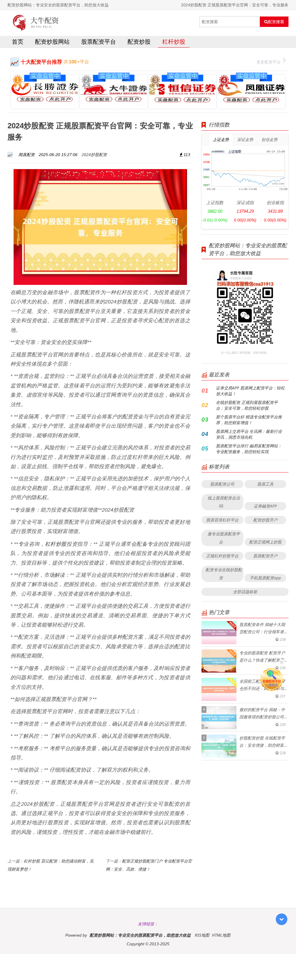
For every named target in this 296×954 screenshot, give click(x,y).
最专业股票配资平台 (224, 538)
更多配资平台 (268, 62)
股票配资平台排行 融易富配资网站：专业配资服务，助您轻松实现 (249, 448)
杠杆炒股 (173, 41)
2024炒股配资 (94, 154)
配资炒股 (139, 41)
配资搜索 (276, 21)
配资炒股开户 (265, 520)
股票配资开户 (265, 556)
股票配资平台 (98, 41)
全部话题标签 (245, 591)
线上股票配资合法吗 (224, 502)
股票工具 (265, 484)
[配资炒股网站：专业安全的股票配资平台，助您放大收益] (36, 21)
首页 (17, 41)
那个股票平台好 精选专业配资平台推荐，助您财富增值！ (249, 419)
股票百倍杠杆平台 (222, 520)
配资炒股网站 (52, 41)
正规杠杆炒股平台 (222, 556)
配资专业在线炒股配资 (224, 574)
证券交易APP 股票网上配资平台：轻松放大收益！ (250, 390)
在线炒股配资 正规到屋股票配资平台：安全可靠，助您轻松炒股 (247, 405)
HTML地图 (221, 935)
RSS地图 (202, 935)
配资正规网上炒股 (265, 542)
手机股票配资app (265, 578)
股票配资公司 (222, 484)
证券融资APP (265, 506)
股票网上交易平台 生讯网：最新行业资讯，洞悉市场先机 (249, 434)
